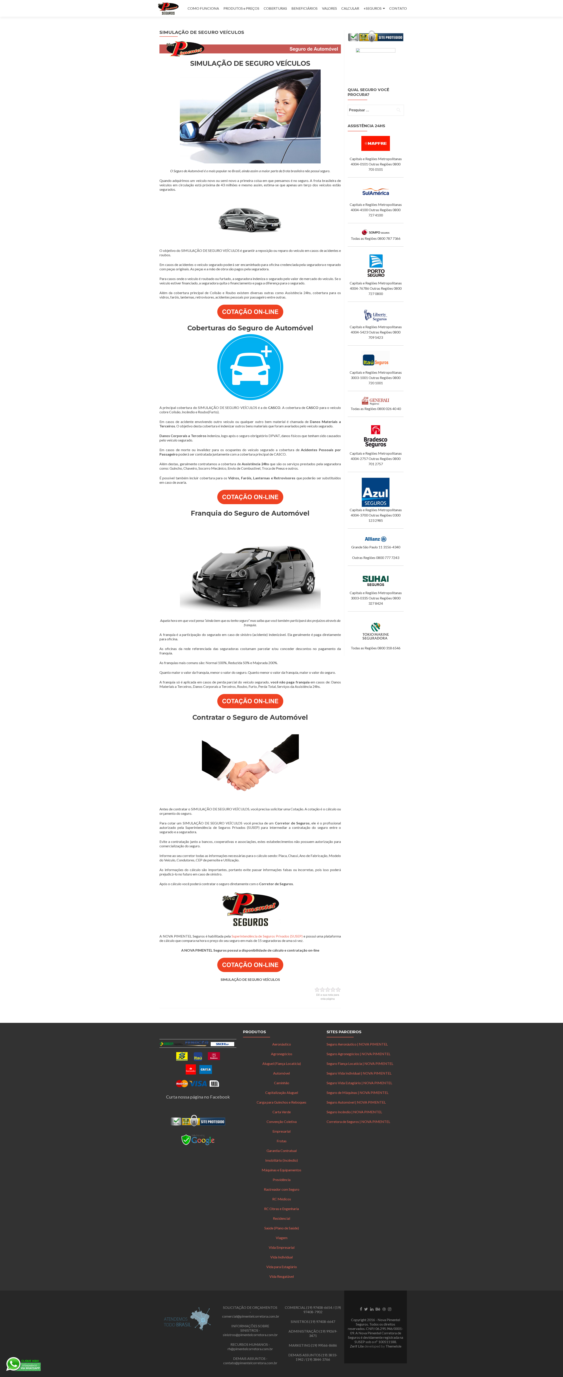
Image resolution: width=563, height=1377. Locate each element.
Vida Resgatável (281, 1276)
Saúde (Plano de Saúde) (281, 1228)
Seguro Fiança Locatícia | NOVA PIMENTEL (360, 1063)
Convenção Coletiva (282, 1121)
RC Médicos (281, 1199)
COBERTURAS (275, 8)
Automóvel (281, 1073)
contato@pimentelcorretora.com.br (250, 1363)
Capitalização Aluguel (281, 1092)
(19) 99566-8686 (324, 1345)
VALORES (329, 8)
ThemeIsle (393, 1346)
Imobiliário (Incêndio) (281, 1160)
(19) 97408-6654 (319, 1307)
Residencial (281, 1218)
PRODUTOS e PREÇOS (241, 8)
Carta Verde (281, 1112)
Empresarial (281, 1131)
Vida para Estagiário (281, 1267)
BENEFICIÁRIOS (304, 8)
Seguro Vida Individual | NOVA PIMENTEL (359, 1073)
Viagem (281, 1238)
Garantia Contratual (282, 1150)
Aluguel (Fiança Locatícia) (281, 1063)
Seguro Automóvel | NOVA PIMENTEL (356, 1102)
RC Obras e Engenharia (281, 1209)
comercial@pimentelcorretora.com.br (250, 1316)
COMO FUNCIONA (203, 8)
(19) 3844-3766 (318, 1359)
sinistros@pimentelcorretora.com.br (250, 1335)
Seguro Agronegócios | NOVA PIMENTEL (358, 1054)
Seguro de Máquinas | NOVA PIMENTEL (357, 1092)
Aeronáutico (281, 1044)
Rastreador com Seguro (281, 1189)
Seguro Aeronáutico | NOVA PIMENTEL (357, 1044)
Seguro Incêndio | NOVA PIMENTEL (354, 1112)
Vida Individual (281, 1257)
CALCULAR (350, 8)
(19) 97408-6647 (322, 1321)
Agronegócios (281, 1054)
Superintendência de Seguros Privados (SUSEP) (267, 936)
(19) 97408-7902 (322, 1309)
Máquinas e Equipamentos (281, 1170)
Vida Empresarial (281, 1247)
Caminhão (281, 1083)
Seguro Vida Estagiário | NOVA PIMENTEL (359, 1083)
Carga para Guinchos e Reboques (281, 1102)
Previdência (282, 1179)
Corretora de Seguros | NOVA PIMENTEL (358, 1121)
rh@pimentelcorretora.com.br (250, 1349)
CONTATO (398, 8)
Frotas (282, 1141)
